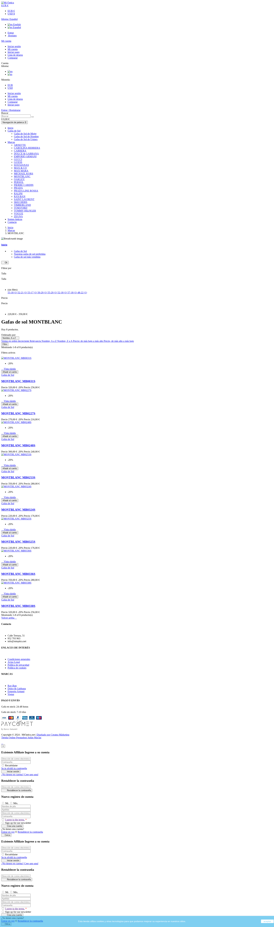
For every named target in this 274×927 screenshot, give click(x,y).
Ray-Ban (12, 685)
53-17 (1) (33, 292)
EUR (10, 85)
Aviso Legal (14, 662)
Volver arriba (9, 617)
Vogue (11, 694)
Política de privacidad (18, 665)
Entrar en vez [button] (8, 832)
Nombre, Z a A (65, 341)
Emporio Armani (16, 691)
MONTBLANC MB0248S (18, 445)
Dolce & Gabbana (17, 688)
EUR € (11, 11)
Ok (5, 262)
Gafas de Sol (20, 251)
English (17, 24)
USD (10, 88)
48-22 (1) (82, 292)
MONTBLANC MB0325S (18, 541)
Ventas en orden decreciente (15, 341)
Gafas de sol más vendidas (27, 256)
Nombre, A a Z (10, 338)
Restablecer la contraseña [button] (30, 832)
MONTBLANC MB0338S (18, 606)
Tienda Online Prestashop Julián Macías (21, 737)
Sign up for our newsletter (17, 823)
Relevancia (36, 341)
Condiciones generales (19, 659)
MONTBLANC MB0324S (18, 509)
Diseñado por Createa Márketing (53, 734)
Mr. (7, 803)
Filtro (5, 344)
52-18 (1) (63, 292)
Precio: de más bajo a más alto (88, 341)
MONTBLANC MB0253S (18, 477)
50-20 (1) (43, 292)
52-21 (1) (23, 292)
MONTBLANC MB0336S (18, 574)
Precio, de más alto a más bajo (119, 341)
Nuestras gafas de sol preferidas (30, 254)
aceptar (267, 921)
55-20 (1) (53, 292)
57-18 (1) (73, 292)
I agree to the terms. (15, 819)
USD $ (11, 13)
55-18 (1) (13, 292)
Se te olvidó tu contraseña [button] (14, 768)
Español (16, 27)
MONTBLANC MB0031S (18, 381)
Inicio (4, 244)
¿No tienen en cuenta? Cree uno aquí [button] (19, 774)
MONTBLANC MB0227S (18, 413)
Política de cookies (17, 667)
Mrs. (15, 803)
